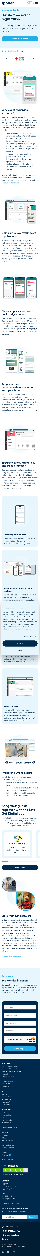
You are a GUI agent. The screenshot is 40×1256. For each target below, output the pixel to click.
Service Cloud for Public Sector (12, 1071)
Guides (4, 1117)
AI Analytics (6, 1104)
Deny (20, 650)
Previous (6, 59)
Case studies (6, 1115)
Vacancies (6, 1155)
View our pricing (7, 1081)
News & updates (7, 1140)
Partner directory (8, 1145)
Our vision (5, 1094)
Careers (4, 1152)
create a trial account (10, 183)
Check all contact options (10, 1203)
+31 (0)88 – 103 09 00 (9, 1196)
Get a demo (6, 1084)
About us (5, 1135)
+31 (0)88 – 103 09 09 (9, 1186)
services (15, 935)
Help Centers (6, 1123)
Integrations (6, 1074)
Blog (3, 1112)
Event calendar (7, 1120)
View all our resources (9, 1127)
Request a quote (7, 1086)
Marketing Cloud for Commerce (13, 1069)
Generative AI (6, 1099)
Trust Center (6, 1160)
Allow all (20, 643)
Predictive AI (6, 1102)
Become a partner (8, 1148)
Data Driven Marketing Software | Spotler (8, 3)
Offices (4, 1138)
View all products (8, 1076)
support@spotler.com (9, 1189)
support (26, 935)
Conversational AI (8, 1097)
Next (33, 59)
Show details (28, 637)
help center (31, 946)
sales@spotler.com (8, 1199)
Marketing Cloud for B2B (10, 1066)
